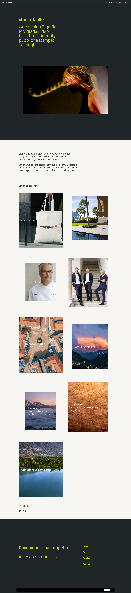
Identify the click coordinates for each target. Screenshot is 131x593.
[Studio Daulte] (7, 2)
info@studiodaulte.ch (39, 556)
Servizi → (24, 510)
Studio (118, 2)
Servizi (111, 2)
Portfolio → (24, 505)
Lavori (105, 2)
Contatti (126, 2)
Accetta (107, 589)
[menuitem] (105, 2)
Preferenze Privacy (99, 589)
